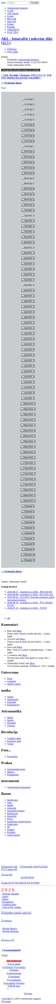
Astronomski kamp (16, 769)
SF (8, 827)
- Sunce (4, 896)
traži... (4, 2)
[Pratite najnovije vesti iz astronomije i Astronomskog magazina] (28, 993)
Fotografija (12, 756)
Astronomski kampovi (28, 59)
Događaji (11, 723)
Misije (10, 717)
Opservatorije (13, 835)
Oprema (11, 725)
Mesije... (11, 772)
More (19, 631)
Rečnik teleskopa (11, 931)
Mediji (10, 805)
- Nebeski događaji (10, 894)
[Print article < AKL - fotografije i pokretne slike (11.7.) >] (12, 49)
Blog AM (11, 19)
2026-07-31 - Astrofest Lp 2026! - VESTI (27, 608)
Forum (10, 16)
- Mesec (5, 899)
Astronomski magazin (17, 8)
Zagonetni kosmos (15, 810)
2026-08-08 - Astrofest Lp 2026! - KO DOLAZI (30, 594)
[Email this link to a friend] (12, 51)
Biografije (12, 816)
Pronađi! (34, 3)
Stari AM (11, 21)
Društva (11, 829)
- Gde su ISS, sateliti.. (11, 907)
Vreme (10, 744)
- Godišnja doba (8, 904)
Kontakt (11, 27)
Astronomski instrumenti (18, 787)
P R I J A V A (38, 75)
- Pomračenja (7, 902)
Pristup (10, 24)
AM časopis (13, 13)
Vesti (5, 75)
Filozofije (11, 702)
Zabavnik (11, 808)
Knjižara (11, 832)
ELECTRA (12, 32)
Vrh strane (6, 1001)
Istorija (10, 720)
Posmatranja (13, 774)
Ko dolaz (14, 75)
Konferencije (13, 705)
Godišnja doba (14, 738)
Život (9, 678)
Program (25, 75)
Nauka (10, 696)
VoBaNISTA (13, 29)
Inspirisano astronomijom (19, 821)
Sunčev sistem (14, 684)
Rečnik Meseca (10, 928)
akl (8, 618)
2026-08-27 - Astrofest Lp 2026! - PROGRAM (29, 592)
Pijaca (10, 819)
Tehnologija (12, 699)
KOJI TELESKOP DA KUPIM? (24, 883)
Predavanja (12, 824)
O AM (10, 10)
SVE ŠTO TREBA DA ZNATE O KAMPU (26, 76)
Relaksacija (12, 813)
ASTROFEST (27, 877)
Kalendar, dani (14, 741)
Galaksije (11, 681)
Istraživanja (12, 800)
